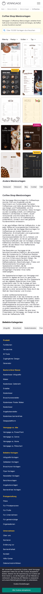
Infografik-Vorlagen (10, 457)
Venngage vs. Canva (11, 437)
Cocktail (33, 187)
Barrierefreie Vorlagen (12, 490)
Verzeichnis (7, 349)
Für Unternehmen (10, 515)
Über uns (7, 535)
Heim (2, 9)
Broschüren (17, 328)
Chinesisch (17, 187)
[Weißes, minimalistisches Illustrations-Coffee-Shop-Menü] (10, 110)
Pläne (5, 501)
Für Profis (7, 510)
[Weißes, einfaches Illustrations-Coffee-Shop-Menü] (32, 82)
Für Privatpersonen (11, 506)
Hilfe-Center (8, 558)
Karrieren (7, 540)
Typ (32, 39)
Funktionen (7, 345)
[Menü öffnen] (38, 3)
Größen (23, 39)
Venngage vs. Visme (11, 441)
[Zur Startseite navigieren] (11, 3)
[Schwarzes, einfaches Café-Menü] (10, 137)
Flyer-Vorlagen (9, 471)
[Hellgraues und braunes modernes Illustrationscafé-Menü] (10, 165)
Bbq (26, 187)
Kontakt (6, 554)
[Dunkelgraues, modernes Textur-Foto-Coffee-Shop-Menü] (10, 82)
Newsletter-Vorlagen (11, 476)
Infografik (6, 328)
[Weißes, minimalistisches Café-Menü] (32, 55)
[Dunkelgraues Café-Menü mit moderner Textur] (32, 165)
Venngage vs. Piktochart (12, 446)
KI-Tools (6, 354)
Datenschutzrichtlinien (12, 563)
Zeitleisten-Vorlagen (11, 462)
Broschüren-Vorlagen (11, 467)
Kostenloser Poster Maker (13, 402)
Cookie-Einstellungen (21, 584)
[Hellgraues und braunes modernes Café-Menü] (10, 55)
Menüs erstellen (12, 9)
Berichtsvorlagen (10, 480)
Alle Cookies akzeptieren (21, 590)
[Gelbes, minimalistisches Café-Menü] (32, 110)
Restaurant (7, 187)
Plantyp (13, 39)
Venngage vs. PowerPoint (13, 432)
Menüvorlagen (24, 9)
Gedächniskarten (30, 328)
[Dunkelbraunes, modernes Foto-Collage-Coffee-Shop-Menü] (32, 137)
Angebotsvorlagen (10, 485)
